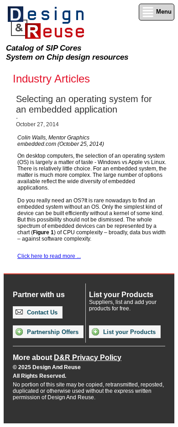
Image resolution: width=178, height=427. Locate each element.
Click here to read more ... (49, 256)
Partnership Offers (52, 332)
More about (67, 357)
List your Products (128, 332)
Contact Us (41, 312)
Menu (163, 11)
